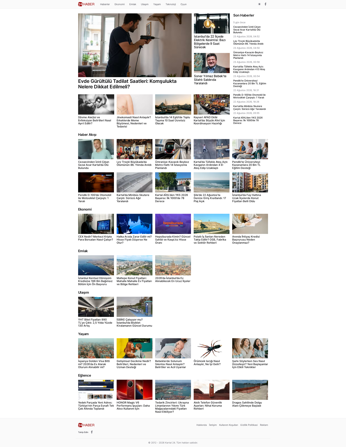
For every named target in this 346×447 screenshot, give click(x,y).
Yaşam (157, 4)
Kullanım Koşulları (228, 424)
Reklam (264, 424)
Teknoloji (171, 4)
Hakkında (202, 424)
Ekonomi (120, 4)
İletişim (213, 424)
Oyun (184, 4)
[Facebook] (265, 4)
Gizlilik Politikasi (249, 424)
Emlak (132, 4)
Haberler (105, 4)
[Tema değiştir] (259, 4)
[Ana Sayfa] (86, 4)
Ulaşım (145, 4)
